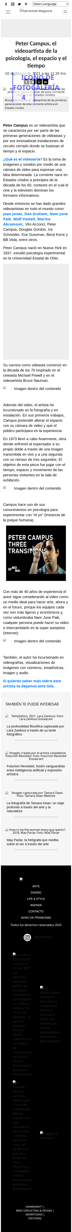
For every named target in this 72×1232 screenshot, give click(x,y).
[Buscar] (65, 11)
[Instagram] (12, 4)
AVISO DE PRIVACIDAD (36, 917)
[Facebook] (6, 4)
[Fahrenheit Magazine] (36, 879)
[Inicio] (36, 10)
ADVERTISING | (35, 1214)
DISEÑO (36, 892)
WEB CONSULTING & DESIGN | (35, 1210)
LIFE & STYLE (36, 899)
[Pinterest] (26, 4)
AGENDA (36, 905)
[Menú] (8, 12)
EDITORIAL (35, 1218)
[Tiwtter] (19, 4)
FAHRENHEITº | (35, 1206)
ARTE (36, 886)
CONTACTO (36, 911)
